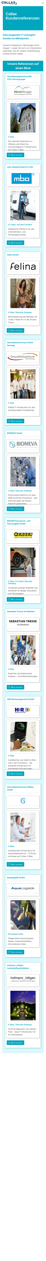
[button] (43, 3)
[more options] (39, 78)
